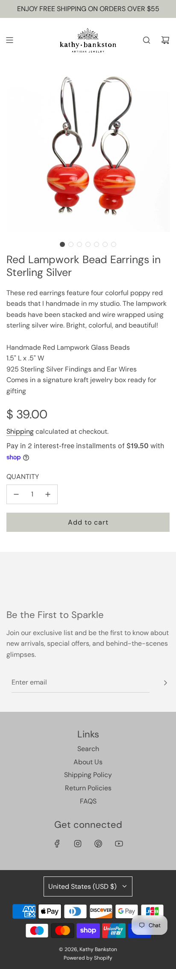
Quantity (22, 476)
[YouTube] (118, 843)
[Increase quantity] (47, 494)
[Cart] (165, 40)
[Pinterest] (98, 843)
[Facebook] (57, 843)
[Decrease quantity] (16, 494)
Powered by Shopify (88, 957)
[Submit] (165, 682)
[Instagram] (77, 843)
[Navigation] (9, 40)
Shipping (20, 431)
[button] (62, 244)
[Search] (146, 40)
